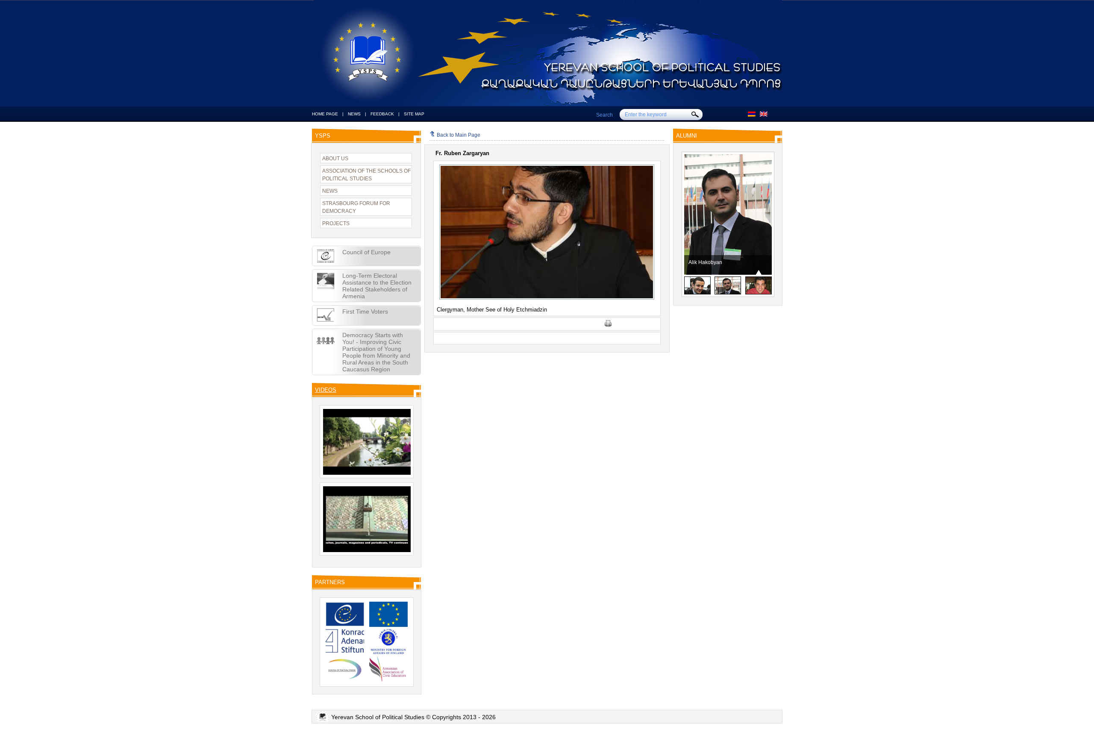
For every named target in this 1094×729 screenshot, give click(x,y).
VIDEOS (325, 390)
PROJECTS (336, 223)
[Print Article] (608, 325)
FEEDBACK (382, 114)
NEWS (354, 114)
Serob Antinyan (706, 262)
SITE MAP (414, 114)
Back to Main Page (458, 135)
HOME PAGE (325, 114)
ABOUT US (335, 159)
